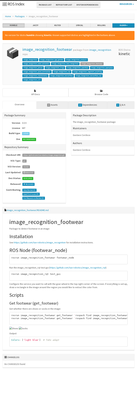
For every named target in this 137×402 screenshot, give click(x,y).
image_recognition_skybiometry (35, 76)
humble (13, 25)
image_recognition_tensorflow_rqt (88, 76)
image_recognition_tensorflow (61, 76)
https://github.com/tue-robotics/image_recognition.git (43, 155)
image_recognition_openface (77, 68)
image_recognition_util (32, 80)
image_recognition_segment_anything (87, 72)
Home (8, 16)
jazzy (35, 25)
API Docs (35, 94)
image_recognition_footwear (47, 49)
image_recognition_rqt (61, 72)
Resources (126, 3)
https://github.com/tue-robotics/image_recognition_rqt (78, 267)
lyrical (79, 25)
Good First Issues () (31, 194)
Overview (19, 104)
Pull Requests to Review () (33, 198)
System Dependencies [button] (87, 4)
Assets (53, 104)
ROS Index (15, 4)
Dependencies (88, 104)
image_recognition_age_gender (51, 60)
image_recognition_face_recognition (65, 64)
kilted (57, 25)
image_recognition (100, 49)
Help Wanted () (29, 190)
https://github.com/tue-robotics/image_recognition (40, 242)
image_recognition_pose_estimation (36, 72)
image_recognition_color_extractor (36, 64)
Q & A (121, 104)
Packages (20, 16)
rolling (101, 25)
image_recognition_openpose (102, 68)
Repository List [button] (64, 4)
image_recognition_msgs (55, 68)
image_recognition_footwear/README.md (28, 210)
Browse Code (101, 94)
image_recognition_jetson (33, 68)
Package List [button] (45, 4)
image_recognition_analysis (76, 60)
